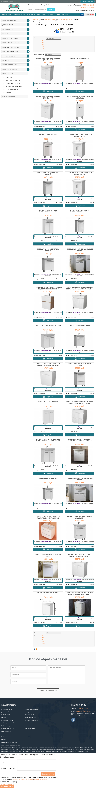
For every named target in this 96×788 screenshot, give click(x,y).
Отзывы (57, 14)
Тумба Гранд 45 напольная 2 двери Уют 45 (48, 59)
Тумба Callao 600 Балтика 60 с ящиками (79, 517)
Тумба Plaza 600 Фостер (48, 402)
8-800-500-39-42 (88, 5)
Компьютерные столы (10, 51)
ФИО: (2, 762)
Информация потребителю (9, 742)
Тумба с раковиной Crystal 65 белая (48, 555)
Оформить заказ (7, 786)
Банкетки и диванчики (14, 86)
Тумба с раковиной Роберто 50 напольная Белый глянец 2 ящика (80, 594)
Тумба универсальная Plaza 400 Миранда (79, 97)
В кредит (50, 14)
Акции (23, 14)
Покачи (16, 1)
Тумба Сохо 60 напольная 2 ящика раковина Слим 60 (48, 517)
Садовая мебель (12, 89)
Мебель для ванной (67, 20)
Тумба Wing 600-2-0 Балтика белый (48, 250)
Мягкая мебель (7, 29)
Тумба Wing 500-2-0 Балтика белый (48, 173)
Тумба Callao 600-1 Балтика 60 (48, 325)
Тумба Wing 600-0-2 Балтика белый (79, 364)
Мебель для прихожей (10, 47)
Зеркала (9, 92)
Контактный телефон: (8, 769)
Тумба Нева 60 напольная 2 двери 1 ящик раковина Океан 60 (48, 288)
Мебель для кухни (9, 20)
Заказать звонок (87, 2)
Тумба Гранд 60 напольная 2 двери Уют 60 (80, 173)
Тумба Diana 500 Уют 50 (79, 211)
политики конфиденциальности (22, 779)
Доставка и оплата (40, 14)
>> (44, 48)
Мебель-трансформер (10, 69)
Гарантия (30, 14)
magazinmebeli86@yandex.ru (84, 10)
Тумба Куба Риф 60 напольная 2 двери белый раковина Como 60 (79, 288)
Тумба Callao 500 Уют (48, 211)
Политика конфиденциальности (10, 745)
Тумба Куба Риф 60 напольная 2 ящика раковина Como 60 (79, 403)
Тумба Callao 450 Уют (48, 135)
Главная (36, 20)
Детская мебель (8, 25)
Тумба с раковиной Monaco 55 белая (80, 250)
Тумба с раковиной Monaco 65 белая (80, 479)
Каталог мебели (7, 14)
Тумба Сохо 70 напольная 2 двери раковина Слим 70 (79, 555)
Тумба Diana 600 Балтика (79, 325)
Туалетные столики (13, 83)
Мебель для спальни (10, 38)
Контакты (65, 14)
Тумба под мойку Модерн (48, 593)
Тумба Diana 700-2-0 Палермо (80, 440)
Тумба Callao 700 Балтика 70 (48, 440)
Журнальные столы (13, 80)
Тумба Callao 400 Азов (79, 58)
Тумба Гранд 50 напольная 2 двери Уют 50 (48, 97)
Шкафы (5, 34)
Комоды (9, 77)
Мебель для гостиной (10, 43)
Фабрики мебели (8, 96)
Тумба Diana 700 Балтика (48, 478)
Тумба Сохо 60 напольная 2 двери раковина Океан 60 (48, 364)
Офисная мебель (8, 56)
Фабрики (17, 14)
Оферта (3, 739)
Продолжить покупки (7, 785)
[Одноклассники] (37, 649)
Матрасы (5, 60)
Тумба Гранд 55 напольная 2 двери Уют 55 (80, 135)
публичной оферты (40, 779)
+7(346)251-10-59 (87, 7)
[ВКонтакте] (35, 649)
